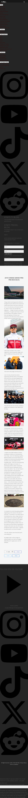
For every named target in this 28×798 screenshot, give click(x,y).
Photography (2, 57)
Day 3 (1, 39)
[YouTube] (14, 126)
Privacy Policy (23, 762)
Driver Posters (3, 18)
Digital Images (3, 26)
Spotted (1, 67)
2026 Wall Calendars (4, 14)
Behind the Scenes (4, 47)
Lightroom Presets (4, 24)
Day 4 (1, 40)
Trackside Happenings (4, 65)
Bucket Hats (2, 16)
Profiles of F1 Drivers (4, 44)
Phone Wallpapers (4, 19)
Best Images (2, 8)
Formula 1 (2, 29)
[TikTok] (14, 158)
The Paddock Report (4, 62)
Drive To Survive (3, 50)
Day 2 (1, 37)
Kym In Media (3, 55)
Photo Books (3, 9)
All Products (2, 6)
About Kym (3, 52)
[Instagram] (14, 101)
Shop (1, 4)
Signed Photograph (4, 11)
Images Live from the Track (6, 49)
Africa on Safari (3, 58)
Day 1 (1, 36)
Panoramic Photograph (5, 21)
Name (6, 244)
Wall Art (1, 13)
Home (1, 3)
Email (5, 249)
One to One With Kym (4, 27)
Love (10, 551)
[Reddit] (14, 215)
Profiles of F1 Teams (4, 45)
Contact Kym (2, 68)
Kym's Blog (2, 32)
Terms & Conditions (14, 764)
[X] (14, 186)
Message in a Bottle (4, 60)
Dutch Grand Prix (4, 34)
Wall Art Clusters (3, 22)
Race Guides (2, 42)
